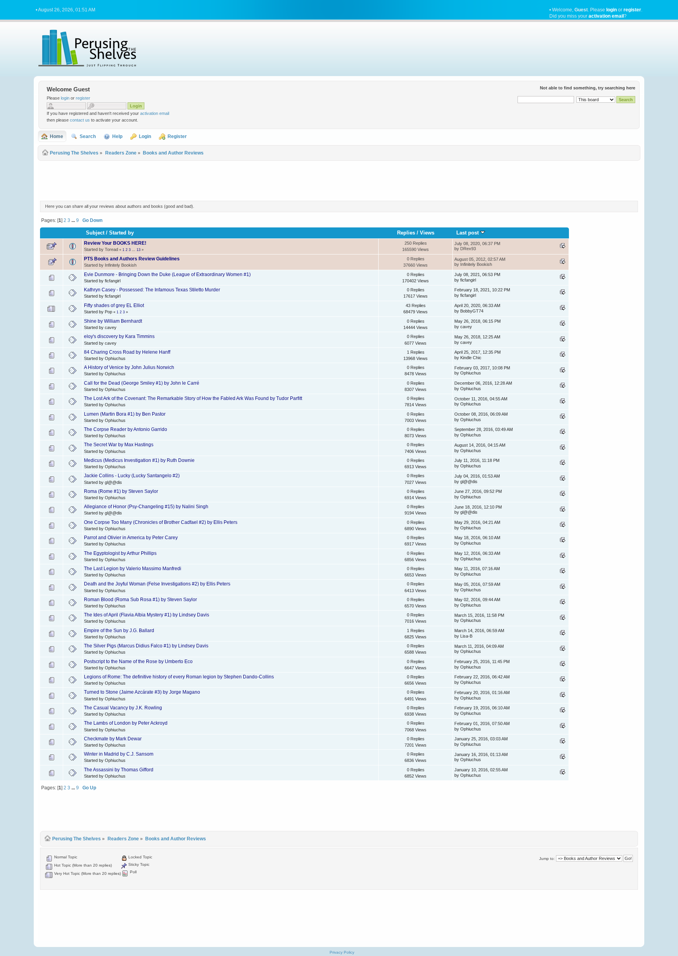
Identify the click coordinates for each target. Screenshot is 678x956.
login (611, 10)
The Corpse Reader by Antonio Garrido (125, 429)
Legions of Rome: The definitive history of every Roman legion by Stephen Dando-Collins (179, 677)
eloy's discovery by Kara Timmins (119, 336)
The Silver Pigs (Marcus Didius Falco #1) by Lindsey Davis (146, 646)
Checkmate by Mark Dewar (113, 739)
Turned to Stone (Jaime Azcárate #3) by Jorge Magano (142, 692)
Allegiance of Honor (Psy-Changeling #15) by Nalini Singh (146, 506)
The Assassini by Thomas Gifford (118, 769)
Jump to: (547, 858)
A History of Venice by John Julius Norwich (129, 367)
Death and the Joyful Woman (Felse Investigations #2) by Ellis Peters (157, 584)
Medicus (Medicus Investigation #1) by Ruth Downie (139, 460)
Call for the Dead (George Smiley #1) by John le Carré (141, 383)
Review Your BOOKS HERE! (115, 243)
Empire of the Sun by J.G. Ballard (119, 630)
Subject (95, 233)
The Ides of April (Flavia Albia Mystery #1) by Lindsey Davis (146, 615)
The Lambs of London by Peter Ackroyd (126, 723)
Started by (121, 233)
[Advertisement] (339, 179)
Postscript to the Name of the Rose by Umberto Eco (138, 661)
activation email (606, 16)
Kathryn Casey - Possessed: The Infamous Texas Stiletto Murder (152, 290)
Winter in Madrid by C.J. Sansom (118, 754)
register (632, 10)
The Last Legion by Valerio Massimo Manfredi (132, 568)
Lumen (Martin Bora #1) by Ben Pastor (125, 414)
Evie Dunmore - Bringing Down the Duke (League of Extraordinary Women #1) (167, 274)
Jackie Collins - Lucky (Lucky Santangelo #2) (132, 475)
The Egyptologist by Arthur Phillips (120, 553)
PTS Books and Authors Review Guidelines (132, 259)
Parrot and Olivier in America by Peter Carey (131, 537)
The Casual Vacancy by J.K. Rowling (123, 708)
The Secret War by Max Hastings (118, 444)
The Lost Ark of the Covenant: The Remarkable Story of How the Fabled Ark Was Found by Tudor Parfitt (193, 398)
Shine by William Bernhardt (113, 321)
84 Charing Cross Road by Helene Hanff (127, 352)
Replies (406, 233)
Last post (468, 233)
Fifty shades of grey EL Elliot (114, 305)
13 (138, 250)
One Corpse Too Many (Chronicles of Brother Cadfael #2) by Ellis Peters (160, 522)
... (73, 220)
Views (427, 233)
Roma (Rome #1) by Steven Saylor (121, 491)
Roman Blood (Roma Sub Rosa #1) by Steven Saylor (140, 599)
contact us (80, 120)
